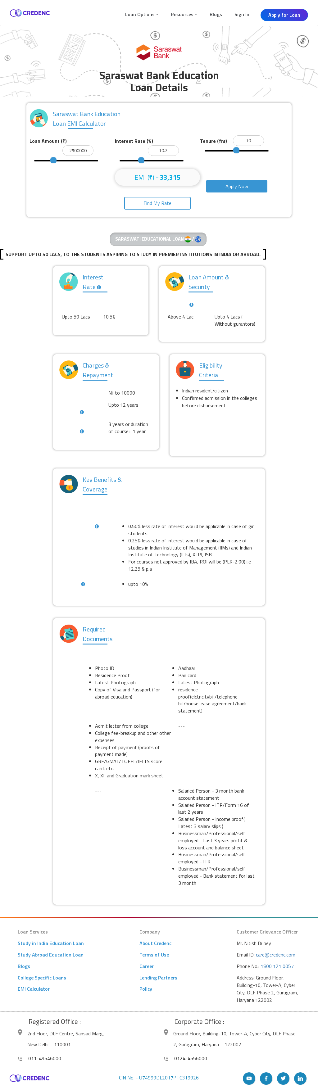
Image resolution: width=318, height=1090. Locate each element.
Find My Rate (157, 203)
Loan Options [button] (140, 14)
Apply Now (236, 186)
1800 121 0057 (277, 966)
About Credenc (155, 943)
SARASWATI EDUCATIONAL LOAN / (155, 238)
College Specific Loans (42, 977)
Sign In (241, 14)
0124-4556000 (190, 1058)
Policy (145, 989)
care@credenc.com (275, 954)
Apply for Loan (284, 15)
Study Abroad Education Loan (51, 954)
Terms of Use (154, 954)
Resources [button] (182, 14)
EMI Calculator (34, 989)
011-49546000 (44, 1058)
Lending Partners (158, 977)
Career (146, 966)
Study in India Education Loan (51, 943)
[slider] (53, 160)
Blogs (216, 14)
